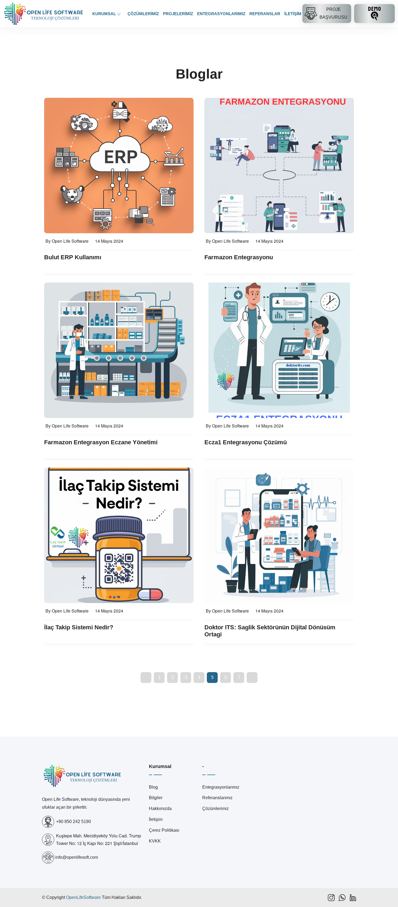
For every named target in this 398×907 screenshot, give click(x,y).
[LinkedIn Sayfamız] (353, 898)
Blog (153, 787)
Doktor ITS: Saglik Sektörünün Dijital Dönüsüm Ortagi (269, 631)
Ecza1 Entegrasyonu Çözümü (245, 442)
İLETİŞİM (292, 13)
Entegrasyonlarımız (220, 787)
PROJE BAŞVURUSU (333, 13)
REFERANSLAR (264, 13)
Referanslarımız (217, 797)
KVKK (155, 841)
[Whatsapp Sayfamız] (342, 898)
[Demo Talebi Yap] (374, 13)
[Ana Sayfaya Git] (43, 13)
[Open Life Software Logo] (82, 780)
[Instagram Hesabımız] (331, 898)
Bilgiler (155, 797)
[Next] (252, 677)
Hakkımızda (160, 808)
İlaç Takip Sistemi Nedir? (78, 627)
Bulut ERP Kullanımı (72, 257)
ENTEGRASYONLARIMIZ (221, 13)
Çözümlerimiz (215, 808)
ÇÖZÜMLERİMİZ (143, 13)
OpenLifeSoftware (83, 897)
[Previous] (146, 677)
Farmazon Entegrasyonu (238, 257)
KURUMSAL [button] (104, 13)
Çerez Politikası (164, 830)
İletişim (155, 819)
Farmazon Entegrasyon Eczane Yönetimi (101, 442)
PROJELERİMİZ (178, 13)
